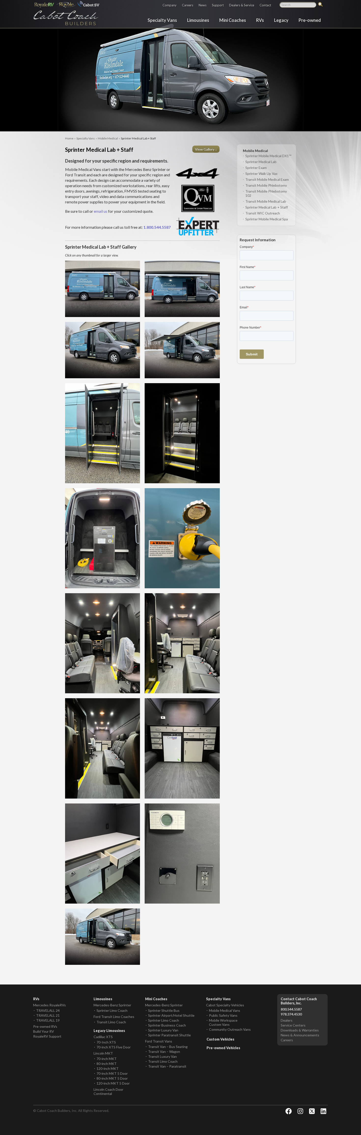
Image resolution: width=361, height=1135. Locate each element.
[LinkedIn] (323, 1111)
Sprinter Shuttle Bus (164, 1010)
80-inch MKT (107, 1063)
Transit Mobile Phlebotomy (266, 185)
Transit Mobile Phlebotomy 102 (266, 193)
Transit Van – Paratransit (167, 1066)
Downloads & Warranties (300, 1030)
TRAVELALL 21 (48, 1015)
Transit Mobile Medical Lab (265, 201)
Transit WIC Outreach (262, 213)
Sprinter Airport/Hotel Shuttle (171, 1015)
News (203, 5)
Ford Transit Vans (158, 1041)
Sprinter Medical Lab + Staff (266, 207)
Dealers (286, 1020)
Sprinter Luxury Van (163, 1030)
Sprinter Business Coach (167, 1025)
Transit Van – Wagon (164, 1051)
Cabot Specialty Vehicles (225, 1005)
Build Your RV (43, 1031)
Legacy (281, 19)
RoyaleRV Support (47, 1036)
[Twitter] (312, 1111)
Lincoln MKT (103, 1053)
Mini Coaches (232, 19)
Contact (265, 5)
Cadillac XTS (103, 1037)
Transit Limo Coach (111, 1022)
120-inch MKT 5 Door (113, 1083)
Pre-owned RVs (45, 1026)
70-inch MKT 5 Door (112, 1073)
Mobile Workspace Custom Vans (223, 1022)
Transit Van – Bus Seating (168, 1046)
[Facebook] (288, 1111)
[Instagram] (300, 1111)
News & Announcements (300, 1035)
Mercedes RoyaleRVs (49, 1005)
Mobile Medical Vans (224, 1010)
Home (69, 138)
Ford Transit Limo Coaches (114, 1016)
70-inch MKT (107, 1059)
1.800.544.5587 (157, 227)
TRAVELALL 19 (48, 1020)
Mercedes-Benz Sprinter (112, 1005)
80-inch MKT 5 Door (112, 1078)
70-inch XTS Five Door (114, 1047)
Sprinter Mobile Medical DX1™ (268, 156)
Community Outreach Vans (230, 1029)
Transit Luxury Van (162, 1056)
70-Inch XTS (106, 1042)
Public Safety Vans (223, 1015)
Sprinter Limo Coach (112, 1010)
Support (218, 5)
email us (100, 211)
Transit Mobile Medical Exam (267, 179)
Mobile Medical (108, 138)
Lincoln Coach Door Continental (108, 1091)
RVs (260, 19)
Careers (187, 5)
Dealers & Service (241, 5)
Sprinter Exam (256, 168)
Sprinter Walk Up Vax (261, 173)
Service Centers (293, 1025)
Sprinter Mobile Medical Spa (266, 219)
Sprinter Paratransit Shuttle (169, 1035)
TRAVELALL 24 (48, 1010)
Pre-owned (310, 19)
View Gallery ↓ (206, 149)
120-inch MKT (108, 1068)
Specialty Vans (162, 19)
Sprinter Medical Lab (261, 162)
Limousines (198, 19)
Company (170, 5)
